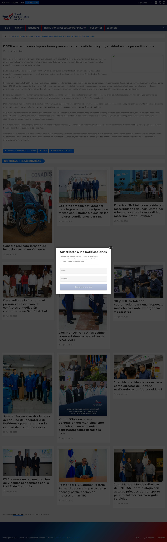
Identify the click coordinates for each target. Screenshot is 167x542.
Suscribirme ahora (83, 287)
